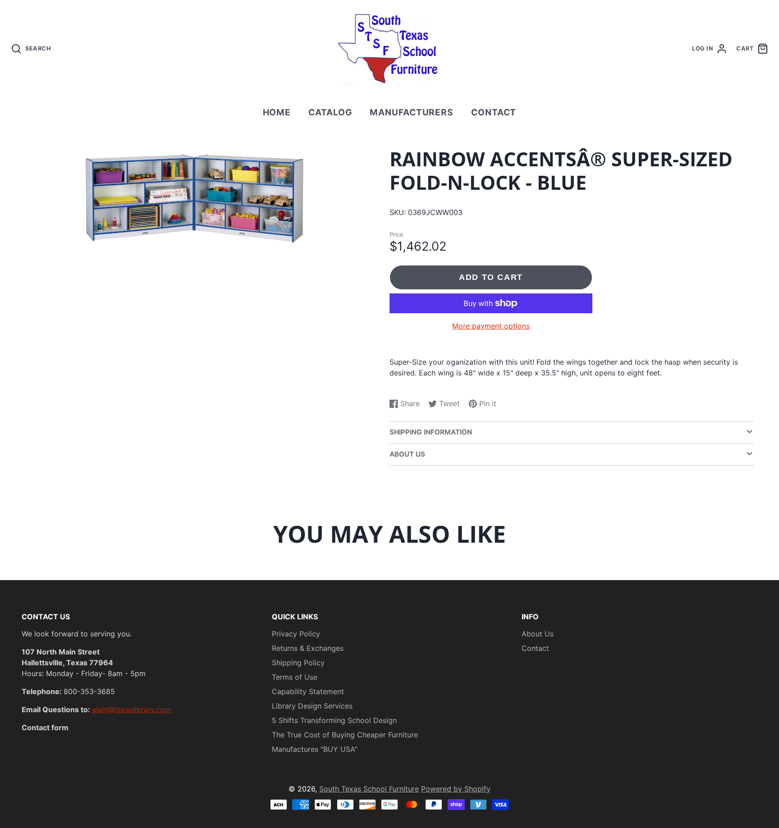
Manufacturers (412, 112)
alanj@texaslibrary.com (131, 709)
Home (277, 112)
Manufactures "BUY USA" (314, 749)
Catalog (330, 112)
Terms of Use (294, 677)
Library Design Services (312, 705)
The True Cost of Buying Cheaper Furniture (345, 734)
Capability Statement (308, 691)
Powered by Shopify (455, 788)
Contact (494, 112)
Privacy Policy (296, 633)
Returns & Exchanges (308, 648)
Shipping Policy (298, 662)
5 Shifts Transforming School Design (334, 720)
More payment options (491, 325)
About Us (538, 633)
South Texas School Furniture (369, 788)
